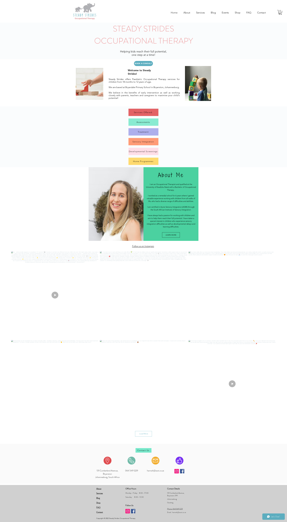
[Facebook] (182, 471)
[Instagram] (176, 471)
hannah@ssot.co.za (155, 470)
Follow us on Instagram (143, 246)
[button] (280, 12)
